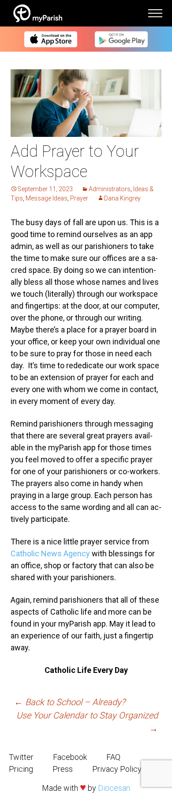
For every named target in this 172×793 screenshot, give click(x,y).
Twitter (21, 757)
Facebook (70, 757)
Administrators (110, 189)
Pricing (21, 769)
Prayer (79, 198)
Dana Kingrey (122, 198)
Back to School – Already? (69, 702)
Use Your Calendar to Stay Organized (87, 722)
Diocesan (114, 788)
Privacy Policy (117, 769)
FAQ (113, 757)
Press (62, 769)
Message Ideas (46, 198)
